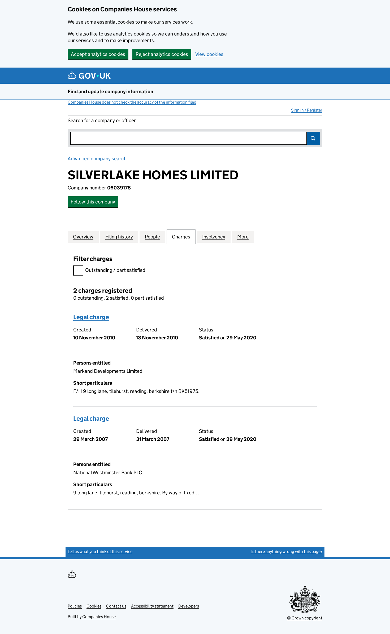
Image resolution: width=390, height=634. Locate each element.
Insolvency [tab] (213, 237)
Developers (188, 606)
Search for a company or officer (102, 120)
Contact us (116, 606)
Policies (75, 606)
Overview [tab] (83, 237)
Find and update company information (110, 91)
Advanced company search (97, 159)
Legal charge (91, 317)
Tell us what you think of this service (100, 551)
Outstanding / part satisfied (115, 270)
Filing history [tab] (119, 237)
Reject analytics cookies (162, 54)
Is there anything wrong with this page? (286, 551)
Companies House (99, 616)
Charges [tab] (181, 237)
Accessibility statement (152, 606)
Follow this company (93, 202)
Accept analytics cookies (98, 54)
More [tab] (243, 237)
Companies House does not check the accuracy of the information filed (132, 102)
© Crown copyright (304, 617)
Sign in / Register (306, 110)
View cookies (209, 54)
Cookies (93, 606)
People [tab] (152, 237)
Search (313, 138)
